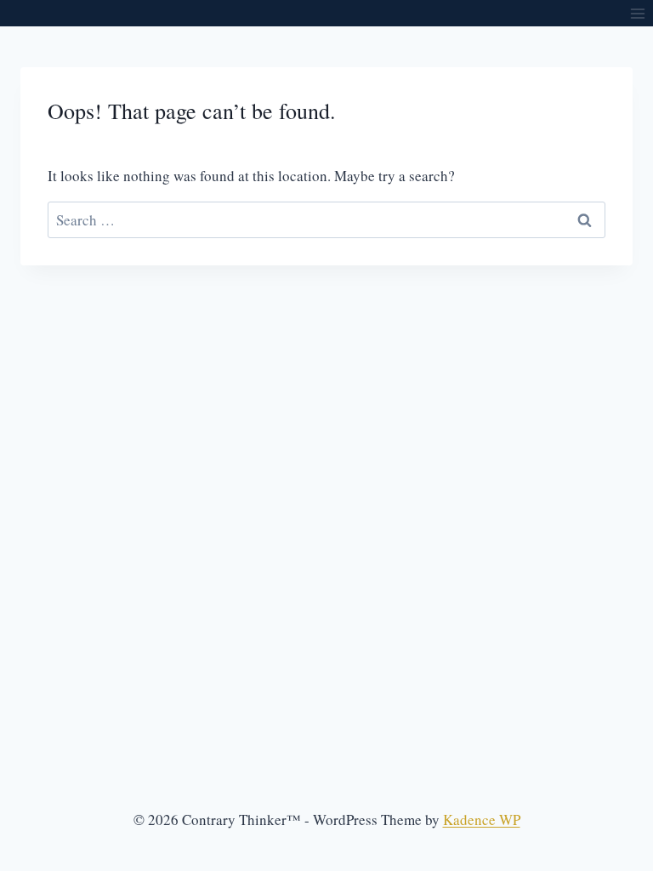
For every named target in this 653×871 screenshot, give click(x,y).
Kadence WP (481, 819)
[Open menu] (637, 13)
